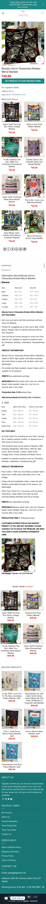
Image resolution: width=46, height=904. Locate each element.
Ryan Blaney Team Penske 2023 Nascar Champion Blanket (12, 235)
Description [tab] (6, 265)
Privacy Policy (8, 856)
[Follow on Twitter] (8, 799)
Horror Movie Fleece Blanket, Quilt (34, 732)
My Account (7, 812)
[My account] (42, 13)
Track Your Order (9, 830)
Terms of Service (9, 860)
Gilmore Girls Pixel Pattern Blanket (34, 125)
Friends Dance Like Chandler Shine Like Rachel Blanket (34, 161)
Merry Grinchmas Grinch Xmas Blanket (34, 237)
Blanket (11, 65)
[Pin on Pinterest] (21, 249)
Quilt (23, 94)
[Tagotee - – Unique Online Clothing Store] (23, 13)
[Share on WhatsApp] (5, 249)
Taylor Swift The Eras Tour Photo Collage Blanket (12, 126)
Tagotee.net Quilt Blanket (22, 573)
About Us (5, 817)
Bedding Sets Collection (30, 397)
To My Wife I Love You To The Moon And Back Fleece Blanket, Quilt (12, 695)
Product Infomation (10, 821)
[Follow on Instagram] (6, 799)
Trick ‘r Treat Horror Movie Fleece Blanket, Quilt (12, 733)
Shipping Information (10, 851)
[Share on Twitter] (13, 249)
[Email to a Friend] (17, 249)
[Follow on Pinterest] (11, 799)
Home (4, 65)
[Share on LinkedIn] (25, 249)
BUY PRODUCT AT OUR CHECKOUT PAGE (23, 81)
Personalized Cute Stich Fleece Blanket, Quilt (12, 765)
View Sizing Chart (9, 825)
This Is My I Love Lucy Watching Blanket (34, 201)
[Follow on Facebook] (3, 799)
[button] (3, 13)
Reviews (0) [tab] (6, 270)
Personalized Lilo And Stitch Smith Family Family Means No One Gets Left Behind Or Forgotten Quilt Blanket (34, 698)
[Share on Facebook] (9, 249)
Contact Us (6, 834)
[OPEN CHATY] (6, 898)
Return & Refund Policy (11, 847)
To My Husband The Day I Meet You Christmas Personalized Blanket (12, 163)
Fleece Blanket (16, 94)
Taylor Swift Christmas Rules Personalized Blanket (11, 199)
